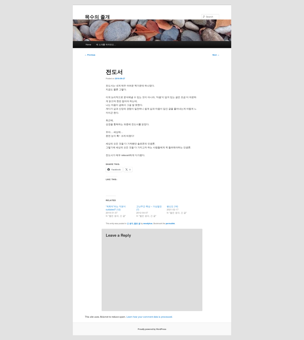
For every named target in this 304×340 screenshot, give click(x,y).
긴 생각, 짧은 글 (133, 223)
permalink (170, 223)
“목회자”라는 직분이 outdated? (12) (116, 208)
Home (88, 44)
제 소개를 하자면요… (106, 44)
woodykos (147, 223)
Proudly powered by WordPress (152, 329)
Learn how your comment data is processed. (150, 316)
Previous (90, 54)
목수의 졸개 (97, 16)
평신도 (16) (172, 206)
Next (215, 54)
